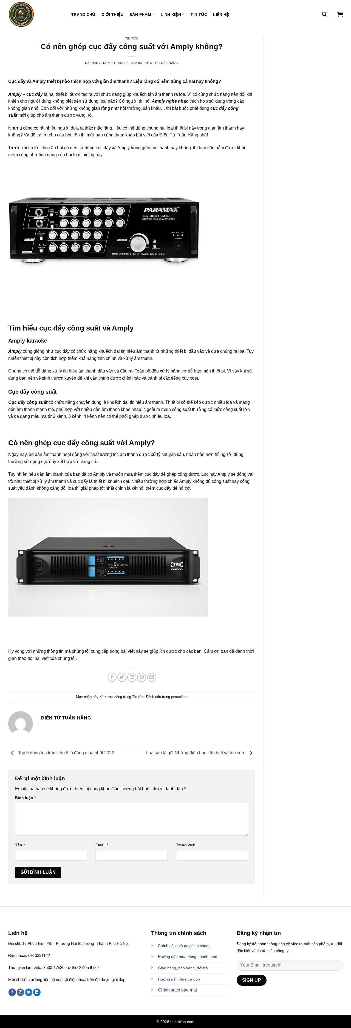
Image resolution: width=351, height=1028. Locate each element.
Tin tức (199, 14)
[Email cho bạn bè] (131, 677)
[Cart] (340, 15)
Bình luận (25, 797)
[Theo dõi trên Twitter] (28, 992)
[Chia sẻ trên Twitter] (121, 677)
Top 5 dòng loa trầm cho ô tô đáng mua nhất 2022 (65, 753)
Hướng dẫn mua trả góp (179, 979)
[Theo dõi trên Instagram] (20, 992)
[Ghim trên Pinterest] (141, 677)
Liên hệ (221, 14)
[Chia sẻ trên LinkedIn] (151, 677)
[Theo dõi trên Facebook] (12, 992)
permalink (178, 697)
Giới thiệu (112, 14)
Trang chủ (83, 14)
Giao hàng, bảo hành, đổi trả (183, 968)
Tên (20, 845)
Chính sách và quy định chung (184, 945)
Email (101, 845)
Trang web (186, 845)
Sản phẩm (140, 14)
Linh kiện (171, 14)
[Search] (324, 14)
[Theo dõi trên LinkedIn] (37, 992)
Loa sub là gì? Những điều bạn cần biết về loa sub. (196, 753)
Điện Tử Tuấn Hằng (161, 63)
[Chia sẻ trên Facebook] (112, 677)
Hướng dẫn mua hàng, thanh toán (187, 956)
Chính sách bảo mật (177, 990)
